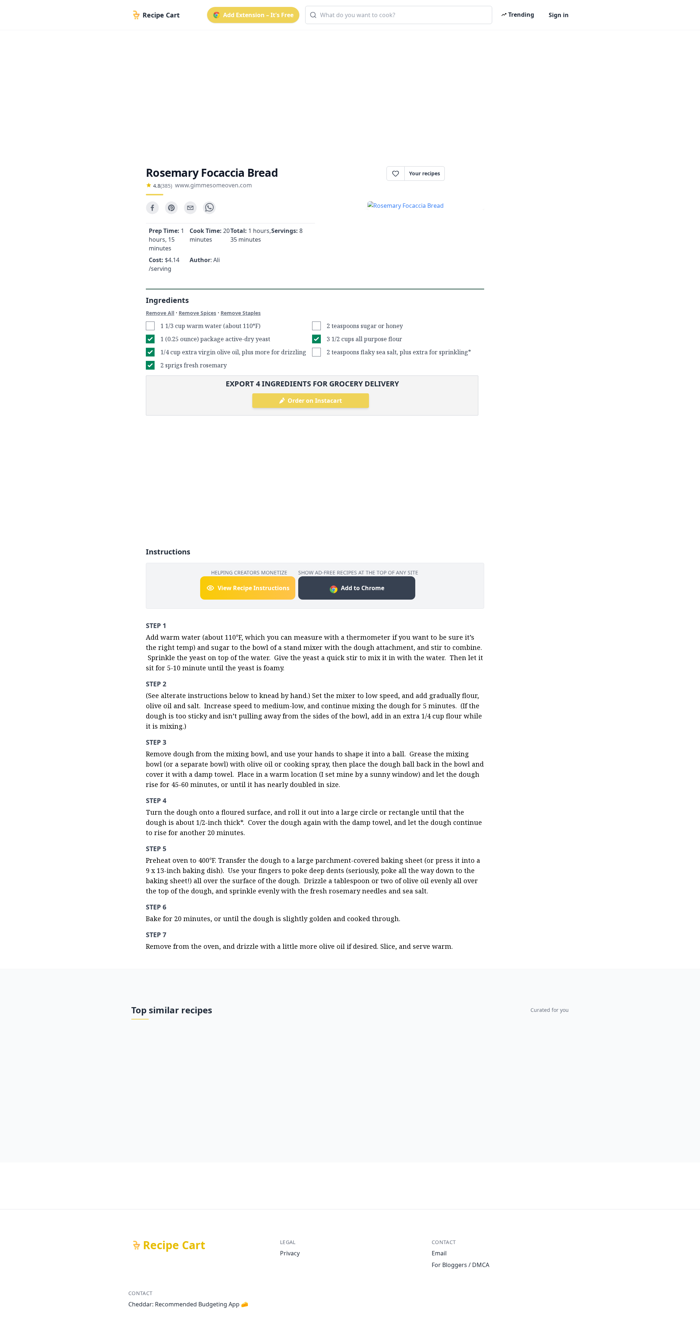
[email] (190, 207)
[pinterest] (171, 207)
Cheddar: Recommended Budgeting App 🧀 (188, 1304)
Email (439, 1253)
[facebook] (152, 207)
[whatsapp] (209, 207)
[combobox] (398, 15)
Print (468, 173)
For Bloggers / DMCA (460, 1265)
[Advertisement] (347, 92)
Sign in (559, 15)
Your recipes (424, 173)
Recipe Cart (174, 1245)
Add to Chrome (362, 588)
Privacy (290, 1253)
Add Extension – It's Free (258, 15)
